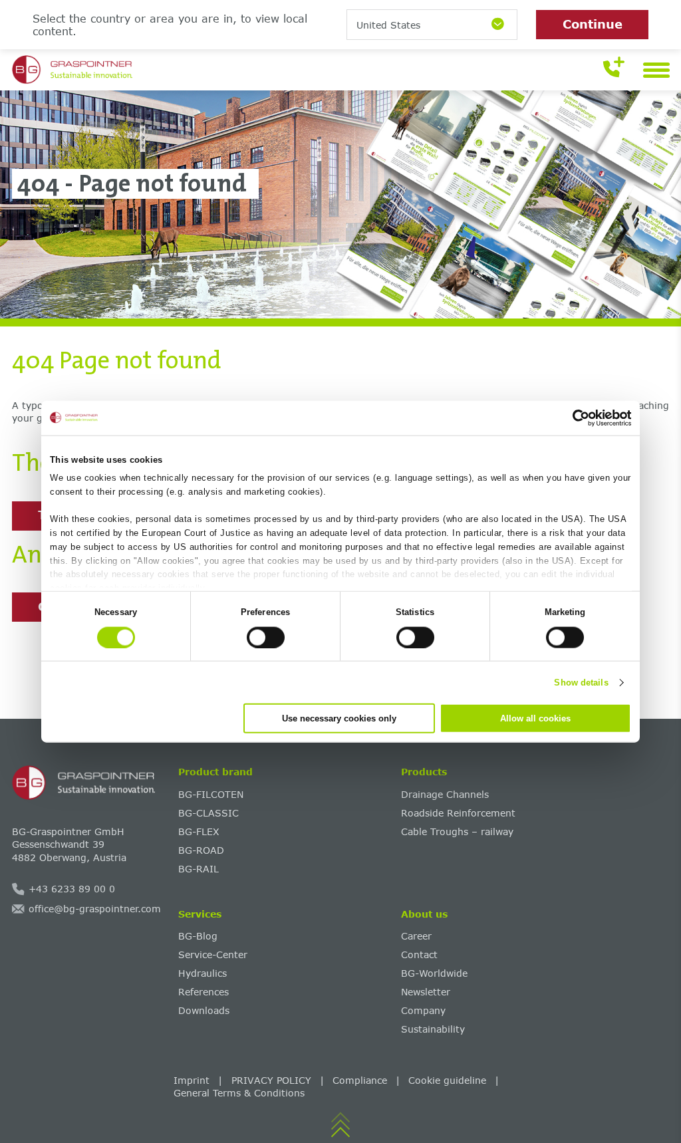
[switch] (266, 637)
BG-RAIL (198, 868)
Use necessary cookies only (339, 718)
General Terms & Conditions (239, 1092)
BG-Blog (197, 936)
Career (416, 936)
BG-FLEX (198, 831)
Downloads (203, 1010)
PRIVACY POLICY (271, 1080)
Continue (592, 24)
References (203, 991)
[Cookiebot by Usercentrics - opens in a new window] (573, 417)
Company (423, 1010)
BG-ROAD (201, 850)
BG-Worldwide (434, 973)
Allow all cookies (535, 718)
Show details (581, 682)
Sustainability (433, 1029)
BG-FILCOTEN (210, 794)
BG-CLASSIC (208, 813)
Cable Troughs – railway (457, 831)
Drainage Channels (445, 794)
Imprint (191, 1080)
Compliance (360, 1080)
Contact (419, 954)
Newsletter (425, 991)
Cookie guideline (447, 1080)
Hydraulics (202, 973)
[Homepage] (91, 782)
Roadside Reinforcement (458, 813)
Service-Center (212, 954)
